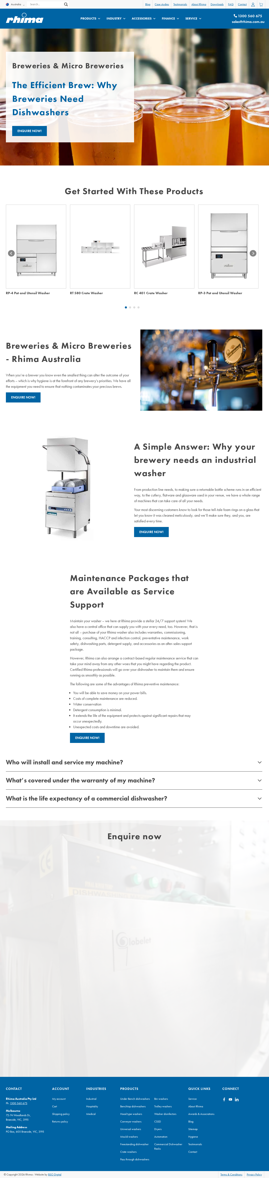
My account (59, 1099)
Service (191, 18)
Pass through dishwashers (134, 1159)
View (36, 253)
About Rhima (198, 4)
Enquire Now (36, 239)
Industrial (91, 1099)
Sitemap (193, 1129)
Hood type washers (131, 1114)
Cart (54, 1106)
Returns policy (60, 1121)
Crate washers (128, 1152)
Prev (11, 253)
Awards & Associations (201, 1114)
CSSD (157, 1121)
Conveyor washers (130, 1121)
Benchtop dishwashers (133, 1106)
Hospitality (92, 1106)
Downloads (217, 4)
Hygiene (193, 1136)
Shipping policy (61, 1114)
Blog (147, 4)
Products (88, 18)
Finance (168, 18)
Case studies (162, 4)
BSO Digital (54, 1174)
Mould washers (129, 1136)
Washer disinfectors (165, 1114)
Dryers (158, 1129)
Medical (91, 1114)
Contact (242, 4)
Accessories (142, 18)
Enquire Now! (29, 131)
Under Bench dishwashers (135, 1099)
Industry (114, 18)
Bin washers (161, 1099)
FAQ (230, 4)
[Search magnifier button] (66, 4)
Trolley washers (163, 1106)
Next (253, 253)
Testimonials (180, 4)
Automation (160, 1136)
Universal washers (130, 1129)
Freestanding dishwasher (134, 1144)
